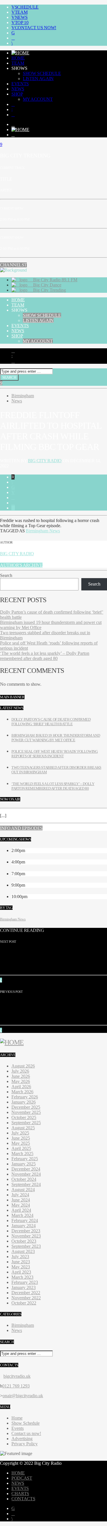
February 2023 (24, 1282)
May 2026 (20, 1081)
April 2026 (21, 1086)
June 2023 (20, 1261)
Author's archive (21, 565)
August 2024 (23, 1189)
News (21, 17)
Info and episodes (21, 828)
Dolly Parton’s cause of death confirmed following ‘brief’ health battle (50, 721)
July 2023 (20, 1256)
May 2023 (20, 1266)
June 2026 (20, 1076)
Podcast (21, 1478)
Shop (17, 94)
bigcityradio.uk (17, 1376)
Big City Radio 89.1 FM (54, 279)
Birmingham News (43, 530)
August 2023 (23, 1251)
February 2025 (24, 1158)
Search (6, 575)
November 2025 (26, 1112)
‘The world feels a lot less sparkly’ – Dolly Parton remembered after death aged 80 (44, 656)
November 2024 (26, 1174)
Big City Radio (45, 460)
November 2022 (26, 1297)
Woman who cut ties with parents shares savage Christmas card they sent (52, 1010)
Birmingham (22, 395)
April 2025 (21, 1148)
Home (18, 58)
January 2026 (23, 1102)
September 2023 (26, 1246)
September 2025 (26, 1122)
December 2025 (25, 1107)
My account (38, 99)
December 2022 (25, 1292)
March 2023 (22, 1277)
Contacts (23, 1498)
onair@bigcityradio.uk (23, 1395)
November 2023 (26, 1236)
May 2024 (20, 1205)
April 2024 (21, 1210)
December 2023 (25, 1230)
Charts (20, 1493)
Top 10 (22, 22)
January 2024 (23, 1225)
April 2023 (21, 1272)
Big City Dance (46, 284)
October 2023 (23, 1241)
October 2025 (23, 1117)
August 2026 (23, 1066)
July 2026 (20, 1071)
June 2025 (20, 1138)
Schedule (27, 7)
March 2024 (22, 1215)
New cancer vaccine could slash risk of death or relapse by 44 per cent (49, 959)
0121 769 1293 (16, 1385)
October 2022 (23, 1302)
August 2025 (23, 1127)
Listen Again (38, 78)
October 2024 (23, 1179)
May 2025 (20, 1143)
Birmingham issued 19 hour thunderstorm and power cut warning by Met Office (55, 737)
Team (21, 12)
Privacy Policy (24, 1443)
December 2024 (25, 1169)
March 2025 (22, 1153)
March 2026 (22, 1091)
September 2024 (26, 1184)
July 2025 (20, 1132)
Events (20, 83)
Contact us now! (35, 27)
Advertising (22, 1438)
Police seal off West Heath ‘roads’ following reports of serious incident (54, 753)
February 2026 (24, 1096)
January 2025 (23, 1163)
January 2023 (23, 1287)
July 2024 (20, 1194)
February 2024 (24, 1220)
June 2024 (20, 1199)
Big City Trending (49, 290)
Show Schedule (42, 73)
